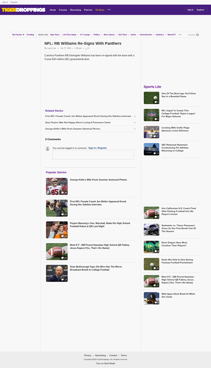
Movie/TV (172, 35)
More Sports (109, 35)
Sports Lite (152, 87)
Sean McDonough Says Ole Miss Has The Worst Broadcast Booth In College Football (96, 268)
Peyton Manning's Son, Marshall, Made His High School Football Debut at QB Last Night (100, 225)
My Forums (17, 35)
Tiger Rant (54, 35)
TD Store (99, 10)
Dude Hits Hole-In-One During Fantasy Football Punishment (177, 261)
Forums (63, 10)
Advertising (100, 355)
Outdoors (160, 35)
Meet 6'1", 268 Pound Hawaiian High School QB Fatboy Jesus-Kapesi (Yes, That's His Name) (99, 246)
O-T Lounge (85, 35)
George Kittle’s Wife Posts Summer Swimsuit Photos (98, 179)
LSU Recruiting (69, 35)
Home (53, 10)
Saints (133, 35)
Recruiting (75, 10)
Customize (191, 35)
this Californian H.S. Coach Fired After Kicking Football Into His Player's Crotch (179, 211)
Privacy (87, 355)
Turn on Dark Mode (105, 363)
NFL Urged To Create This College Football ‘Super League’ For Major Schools (178, 113)
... (109, 9)
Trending (30, 35)
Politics (97, 35)
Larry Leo (52, 48)
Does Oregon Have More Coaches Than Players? (174, 244)
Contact (113, 355)
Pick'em (88, 10)
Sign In (5, 2)
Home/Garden (146, 35)
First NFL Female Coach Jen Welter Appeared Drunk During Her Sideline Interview (98, 203)
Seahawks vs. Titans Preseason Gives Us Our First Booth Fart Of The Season (179, 228)
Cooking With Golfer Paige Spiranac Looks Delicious (176, 129)
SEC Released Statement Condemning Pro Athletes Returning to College (175, 148)
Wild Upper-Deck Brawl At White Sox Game (178, 295)
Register (14, 2)
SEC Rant (122, 35)
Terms (124, 355)
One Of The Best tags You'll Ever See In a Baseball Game (179, 95)
